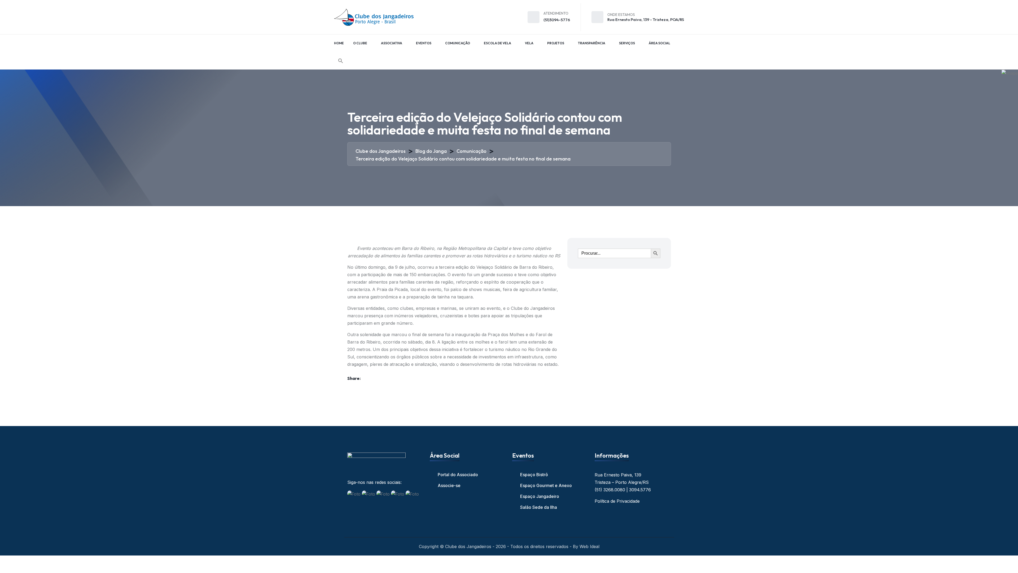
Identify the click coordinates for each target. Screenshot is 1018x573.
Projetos (555, 43)
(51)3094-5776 (556, 19)
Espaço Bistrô (534, 474)
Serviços (627, 43)
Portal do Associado (458, 474)
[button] (340, 61)
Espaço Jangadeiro (539, 496)
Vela (529, 43)
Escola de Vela (497, 43)
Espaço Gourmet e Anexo (546, 485)
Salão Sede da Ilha (538, 507)
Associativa (391, 43)
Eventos (423, 43)
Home (339, 43)
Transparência (591, 43)
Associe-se (449, 485)
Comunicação (457, 43)
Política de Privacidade (617, 501)
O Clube (360, 43)
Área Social (659, 43)
